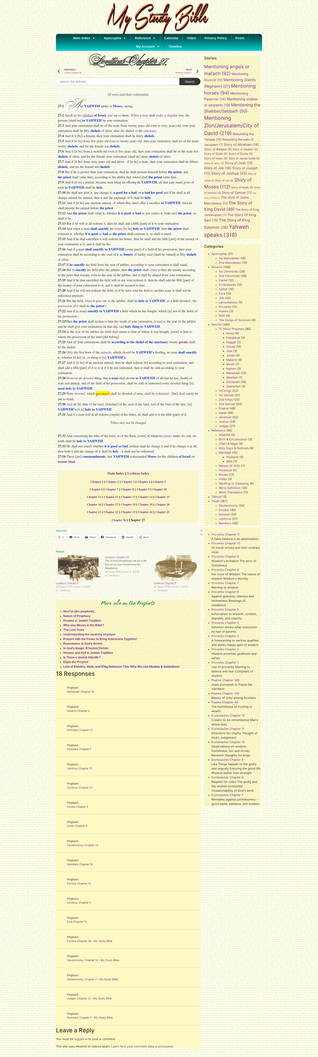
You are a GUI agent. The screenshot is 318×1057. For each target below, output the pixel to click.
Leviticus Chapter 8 (165, 582)
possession (65, 305)
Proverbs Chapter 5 (225, 609)
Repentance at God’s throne (82, 643)
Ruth (222, 315)
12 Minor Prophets (231, 329)
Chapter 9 (143, 489)
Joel (229, 351)
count (153, 269)
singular (172, 115)
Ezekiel (224, 408)
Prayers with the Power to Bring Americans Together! (100, 639)
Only (69, 352)
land (100, 404)
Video (191, 38)
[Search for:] (117, 81)
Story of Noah (242, 187)
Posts (239, 38)
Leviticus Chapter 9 (67, 582)
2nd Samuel (227, 404)
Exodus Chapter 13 (79, 883)
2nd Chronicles (229, 276)
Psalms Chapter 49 (224, 702)
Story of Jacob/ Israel (244, 158)
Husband (232, 457)
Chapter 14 (145, 497)
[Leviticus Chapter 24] (129, 566)
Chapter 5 (159, 482)
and (110, 115)
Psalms (224, 311)
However (72, 378)
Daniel (223, 280)
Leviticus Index (138, 473)
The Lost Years (73, 629)
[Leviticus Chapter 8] (176, 568)
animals (106, 352)
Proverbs (225, 307)
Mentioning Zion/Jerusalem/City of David (231, 126)
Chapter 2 (112, 482)
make (159, 115)
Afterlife (224, 435)
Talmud (216, 497)
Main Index (81, 38)
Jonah (230, 355)
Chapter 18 (128, 504)
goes (99, 300)
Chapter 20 (162, 504)
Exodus (224, 510)
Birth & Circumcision (233, 439)
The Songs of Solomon (235, 320)
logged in (80, 1039)
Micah (230, 364)
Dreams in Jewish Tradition (82, 620)
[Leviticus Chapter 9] (78, 568)
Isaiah (223, 413)
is (78, 171)
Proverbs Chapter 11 (225, 534)
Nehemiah (233, 373)
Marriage (225, 452)
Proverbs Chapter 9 (225, 556)
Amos (230, 333)
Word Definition (230, 488)
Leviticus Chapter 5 (79, 902)
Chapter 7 (111, 489)
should (126, 352)
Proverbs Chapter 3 (225, 636)
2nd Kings (226, 399)
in (109, 300)
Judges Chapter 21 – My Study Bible (89, 998)
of (136, 130)
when (88, 300)
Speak (69, 115)
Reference (143, 38)
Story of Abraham (241, 144)
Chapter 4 (143, 482)
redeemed (162, 393)
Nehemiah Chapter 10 (80, 691)
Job (221, 298)
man (145, 115)
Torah (215, 501)
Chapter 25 (162, 512)
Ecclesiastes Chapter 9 (227, 759)
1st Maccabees (229, 258)
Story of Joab (238, 163)
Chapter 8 (127, 489)
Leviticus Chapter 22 (80, 787)
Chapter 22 (111, 512)
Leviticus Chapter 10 (79, 768)
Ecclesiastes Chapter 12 (228, 715)
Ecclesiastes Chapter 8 (227, 777)
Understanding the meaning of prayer (89, 634)
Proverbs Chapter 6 (225, 592)
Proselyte (225, 470)
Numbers (225, 523)
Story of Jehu (214, 163)
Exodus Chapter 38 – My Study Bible (89, 941)
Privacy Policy (215, 38)
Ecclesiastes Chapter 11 (227, 729)
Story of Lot (224, 180)
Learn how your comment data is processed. (142, 1046)
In (67, 331)
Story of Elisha (241, 153)
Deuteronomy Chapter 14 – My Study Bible (93, 960)
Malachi (231, 360)
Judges (224, 426)
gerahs (183, 341)
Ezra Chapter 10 (77, 921)
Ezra (222, 293)
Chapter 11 (94, 497)
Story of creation (245, 149)
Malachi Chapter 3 (78, 710)
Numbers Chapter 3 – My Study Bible (90, 1017)
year (78, 331)
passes (167, 435)
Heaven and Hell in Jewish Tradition (88, 652)
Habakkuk (233, 338)
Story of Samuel (237, 193)
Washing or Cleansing (234, 483)
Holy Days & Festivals (234, 448)
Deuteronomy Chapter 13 (82, 845)
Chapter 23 (128, 512)
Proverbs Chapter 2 (225, 649)
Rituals (223, 474)
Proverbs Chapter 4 (225, 623)
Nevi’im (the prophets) (78, 611)
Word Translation (230, 492)
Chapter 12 (111, 497)
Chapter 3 (128, 482)
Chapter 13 (128, 497)
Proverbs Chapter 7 (225, 583)
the (79, 115)
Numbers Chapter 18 (80, 864)
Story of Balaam (218, 149)
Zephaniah (233, 386)
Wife (229, 461)
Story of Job (217, 168)
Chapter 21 (94, 512)
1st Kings (225, 391)
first (81, 352)
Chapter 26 (119, 520)
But (67, 171)
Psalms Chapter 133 (225, 693)
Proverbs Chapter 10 (225, 543)
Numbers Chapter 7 (79, 749)
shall (115, 331)
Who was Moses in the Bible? (83, 625)
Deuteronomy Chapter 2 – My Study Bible (92, 979)
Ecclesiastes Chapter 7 (227, 795)
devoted (88, 378)
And (69, 404)
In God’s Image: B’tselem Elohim (85, 648)
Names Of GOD (229, 466)
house (118, 228)
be (119, 393)
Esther (223, 289)
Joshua (224, 421)
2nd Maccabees (230, 262)
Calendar (171, 38)
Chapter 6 (96, 489)
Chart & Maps (228, 444)
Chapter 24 (145, 512)
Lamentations (228, 302)
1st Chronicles (228, 271)
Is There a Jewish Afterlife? (82, 657)
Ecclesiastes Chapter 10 (228, 742)
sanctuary (150, 130)
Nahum (231, 368)
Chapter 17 (111, 504)
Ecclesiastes (227, 285)
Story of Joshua (229, 173)
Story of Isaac (216, 158)
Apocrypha (112, 38)
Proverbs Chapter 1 (224, 662)
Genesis (224, 514)
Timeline (175, 46)
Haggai (231, 342)
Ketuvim (216, 267)
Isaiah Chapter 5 (77, 825)
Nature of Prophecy (77, 616)
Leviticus (225, 519)
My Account (145, 46)
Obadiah (232, 377)
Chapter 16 (94, 504)
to (120, 115)
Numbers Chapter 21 (80, 729)
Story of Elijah (216, 153)
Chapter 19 (145, 504)
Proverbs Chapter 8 (225, 570)
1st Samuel (226, 395)
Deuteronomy (228, 505)
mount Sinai (66, 461)
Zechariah (233, 382)
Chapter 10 (159, 489)
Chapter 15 (162, 497)
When (135, 115)
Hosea (230, 346)
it (77, 305)
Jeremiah (225, 417)
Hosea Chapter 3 (77, 806)
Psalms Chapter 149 (225, 680)
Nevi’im (216, 324)
